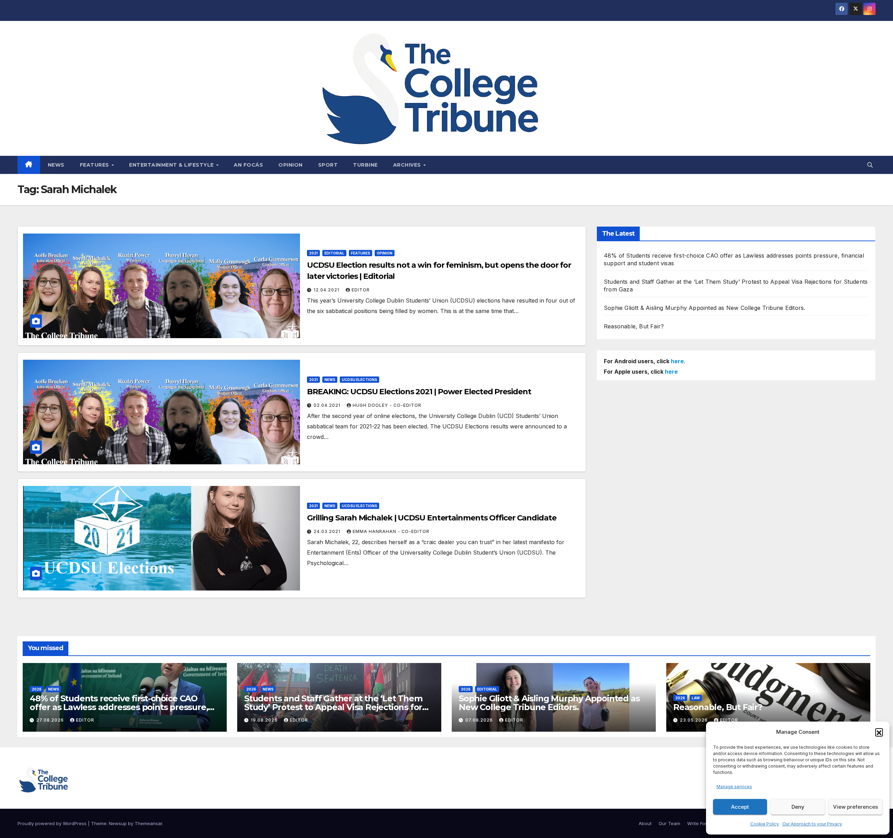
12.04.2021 (327, 289)
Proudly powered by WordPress (52, 823)
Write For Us (700, 823)
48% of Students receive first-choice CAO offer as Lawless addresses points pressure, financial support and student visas (119, 707)
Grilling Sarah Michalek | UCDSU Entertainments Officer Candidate (431, 518)
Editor (361, 289)
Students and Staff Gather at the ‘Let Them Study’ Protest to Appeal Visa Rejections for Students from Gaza (333, 707)
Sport (328, 165)
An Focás (248, 165)
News (56, 165)
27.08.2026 (50, 720)
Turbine (365, 165)
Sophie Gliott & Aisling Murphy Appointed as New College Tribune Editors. (704, 307)
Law (696, 698)
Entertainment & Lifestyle (172, 165)
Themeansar (148, 823)
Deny (797, 806)
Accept (740, 806)
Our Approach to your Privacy (812, 823)
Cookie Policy (764, 823)
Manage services (734, 786)
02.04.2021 (328, 405)
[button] (879, 732)
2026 (37, 689)
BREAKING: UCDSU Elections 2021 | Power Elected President (419, 391)
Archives (408, 165)
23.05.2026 (694, 720)
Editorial (334, 253)
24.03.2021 (328, 531)
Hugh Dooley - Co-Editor (387, 405)
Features (95, 165)
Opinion (290, 165)
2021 (313, 253)
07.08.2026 (479, 720)
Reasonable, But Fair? (634, 326)
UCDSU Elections (359, 380)
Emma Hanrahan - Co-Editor (391, 531)
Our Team (669, 823)
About (645, 823)
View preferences (855, 806)
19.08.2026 (265, 720)
